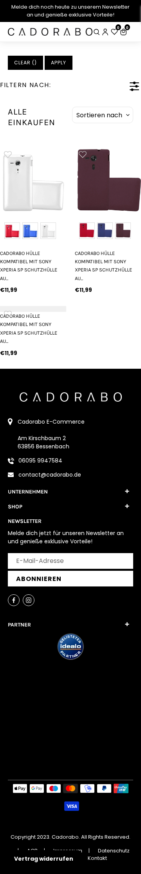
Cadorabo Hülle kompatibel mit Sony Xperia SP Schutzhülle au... (28, 265)
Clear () (25, 62)
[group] (33, 179)
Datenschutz (114, 850)
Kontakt (97, 858)
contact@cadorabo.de (49, 475)
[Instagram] (28, 600)
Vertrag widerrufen (43, 859)
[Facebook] (14, 600)
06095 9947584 (40, 460)
